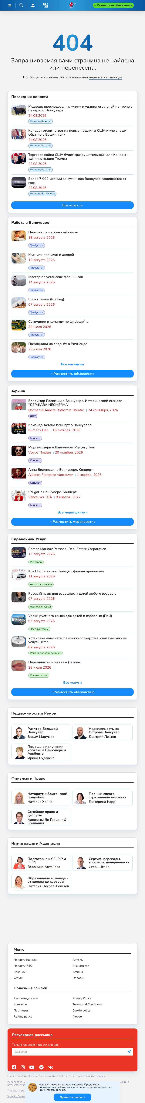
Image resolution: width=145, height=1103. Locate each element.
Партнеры (21, 1010)
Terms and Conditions (87, 1004)
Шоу (33, 416)
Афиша (77, 972)
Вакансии (20, 972)
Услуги (18, 978)
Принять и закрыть (72, 1097)
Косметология (39, 675)
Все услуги (72, 682)
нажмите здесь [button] (95, 1076)
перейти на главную (105, 77)
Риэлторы (36, 562)
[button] (45, 5)
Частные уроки (39, 629)
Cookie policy (81, 1010)
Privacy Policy (81, 998)
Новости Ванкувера (42, 193)
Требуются (36, 245)
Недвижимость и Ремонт (34, 713)
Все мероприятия (72, 512)
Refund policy (23, 1016)
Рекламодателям (26, 998)
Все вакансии (72, 364)
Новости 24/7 (23, 966)
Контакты (20, 1004)
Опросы (78, 978)
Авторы (77, 960)
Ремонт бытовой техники (45, 653)
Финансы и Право (28, 778)
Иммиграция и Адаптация (35, 843)
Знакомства (80, 966)
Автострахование (41, 584)
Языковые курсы (40, 606)
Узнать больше (55, 1090)
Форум (77, 1016)
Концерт (35, 438)
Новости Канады (40, 121)
